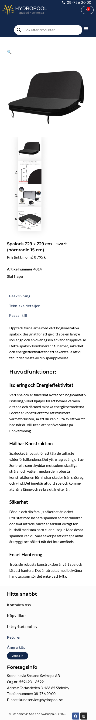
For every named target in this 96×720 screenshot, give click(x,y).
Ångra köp (16, 647)
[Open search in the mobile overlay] (48, 30)
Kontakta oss (19, 604)
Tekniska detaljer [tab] (24, 305)
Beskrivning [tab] (20, 296)
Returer (14, 637)
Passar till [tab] (18, 315)
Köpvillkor (16, 615)
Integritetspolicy (22, 626)
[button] (86, 28)
